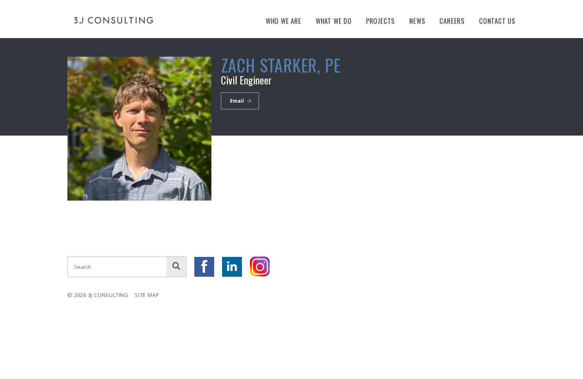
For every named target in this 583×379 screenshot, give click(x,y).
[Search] (176, 267)
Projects (380, 21)
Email (237, 101)
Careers (452, 21)
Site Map (147, 295)
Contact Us (497, 21)
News (417, 21)
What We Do (334, 21)
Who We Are (283, 21)
